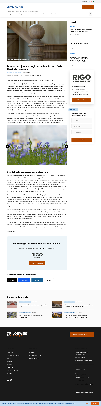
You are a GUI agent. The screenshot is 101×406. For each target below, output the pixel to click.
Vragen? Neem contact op (80, 334)
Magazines (44, 7)
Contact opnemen (34, 358)
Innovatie (61, 14)
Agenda (60, 7)
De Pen (9, 358)
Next (66, 146)
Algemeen (12, 14)
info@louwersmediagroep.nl (84, 360)
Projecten (22, 14)
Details (88, 403)
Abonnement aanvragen (36, 355)
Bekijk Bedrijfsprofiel (82, 100)
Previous (8, 146)
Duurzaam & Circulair (49, 14)
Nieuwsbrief (76, 7)
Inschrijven (82, 140)
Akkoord (95, 403)
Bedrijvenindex (88, 7)
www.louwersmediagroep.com (85, 392)
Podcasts (52, 7)
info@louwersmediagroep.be (84, 384)
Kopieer (48, 280)
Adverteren (67, 7)
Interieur (30, 14)
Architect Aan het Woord (14, 355)
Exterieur (38, 14)
